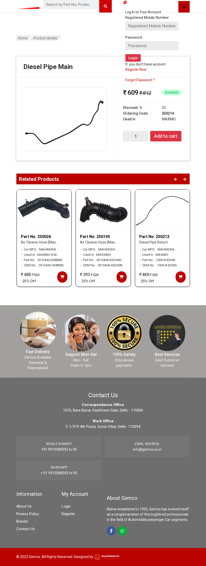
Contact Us (25, 529)
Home (23, 38)
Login (66, 506)
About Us (24, 506)
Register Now (135, 69)
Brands (22, 521)
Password (133, 37)
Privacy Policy (27, 514)
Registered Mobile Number (147, 17)
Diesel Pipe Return (153, 242)
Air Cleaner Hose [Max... (39, 242)
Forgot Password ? (140, 80)
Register (68, 514)
